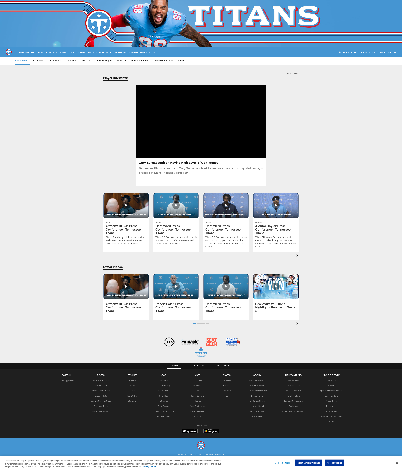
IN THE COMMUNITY (293, 375)
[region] (201, 463)
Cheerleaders (226, 391)
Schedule (66, 375)
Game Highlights (197, 396)
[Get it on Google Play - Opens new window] (211, 432)
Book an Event (257, 396)
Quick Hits (163, 396)
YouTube (197, 416)
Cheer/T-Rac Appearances (293, 411)
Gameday (227, 380)
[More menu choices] (159, 52)
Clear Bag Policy (257, 385)
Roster (132, 385)
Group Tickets (101, 396)
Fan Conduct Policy (257, 401)
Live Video (197, 380)
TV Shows (197, 385)
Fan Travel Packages (100, 411)
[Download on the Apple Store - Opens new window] (189, 431)
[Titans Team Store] (201, 352)
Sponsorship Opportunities (331, 391)
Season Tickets (101, 385)
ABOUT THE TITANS (331, 375)
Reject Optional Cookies (308, 462)
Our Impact (293, 406)
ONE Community (293, 391)
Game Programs (163, 416)
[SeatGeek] (211, 342)
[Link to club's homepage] (9, 52)
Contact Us (331, 380)
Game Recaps (163, 406)
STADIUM (257, 375)
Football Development (293, 401)
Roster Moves (163, 391)
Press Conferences (197, 406)
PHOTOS (227, 375)
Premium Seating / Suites (101, 401)
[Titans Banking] (190, 342)
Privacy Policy (331, 401)
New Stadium (257, 416)
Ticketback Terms (101, 406)
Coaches (132, 391)
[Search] (340, 52)
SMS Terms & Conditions (331, 416)
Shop (331, 422)
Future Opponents (66, 380)
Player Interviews (197, 411)
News (163, 375)
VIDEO (197, 375)
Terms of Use (331, 406)
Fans (227, 396)
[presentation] (297, 256)
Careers (331, 385)
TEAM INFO (132, 375)
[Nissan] (169, 342)
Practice (226, 385)
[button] (191, 121)
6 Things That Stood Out (163, 411)
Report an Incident (257, 411)
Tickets (101, 375)
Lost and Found (257, 406)
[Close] (397, 462)
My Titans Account (101, 380)
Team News (163, 380)
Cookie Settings (282, 462)
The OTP (197, 391)
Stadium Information (257, 380)
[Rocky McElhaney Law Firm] (232, 342)
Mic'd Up (197, 401)
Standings (132, 401)
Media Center (293, 380)
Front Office (132, 396)
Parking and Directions (257, 391)
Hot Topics (163, 401)
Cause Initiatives (293, 385)
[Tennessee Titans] (201, 445)
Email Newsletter (332, 396)
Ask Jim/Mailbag (163, 385)
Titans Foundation (293, 396)
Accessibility (331, 411)
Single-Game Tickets (101, 391)
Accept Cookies (334, 462)
